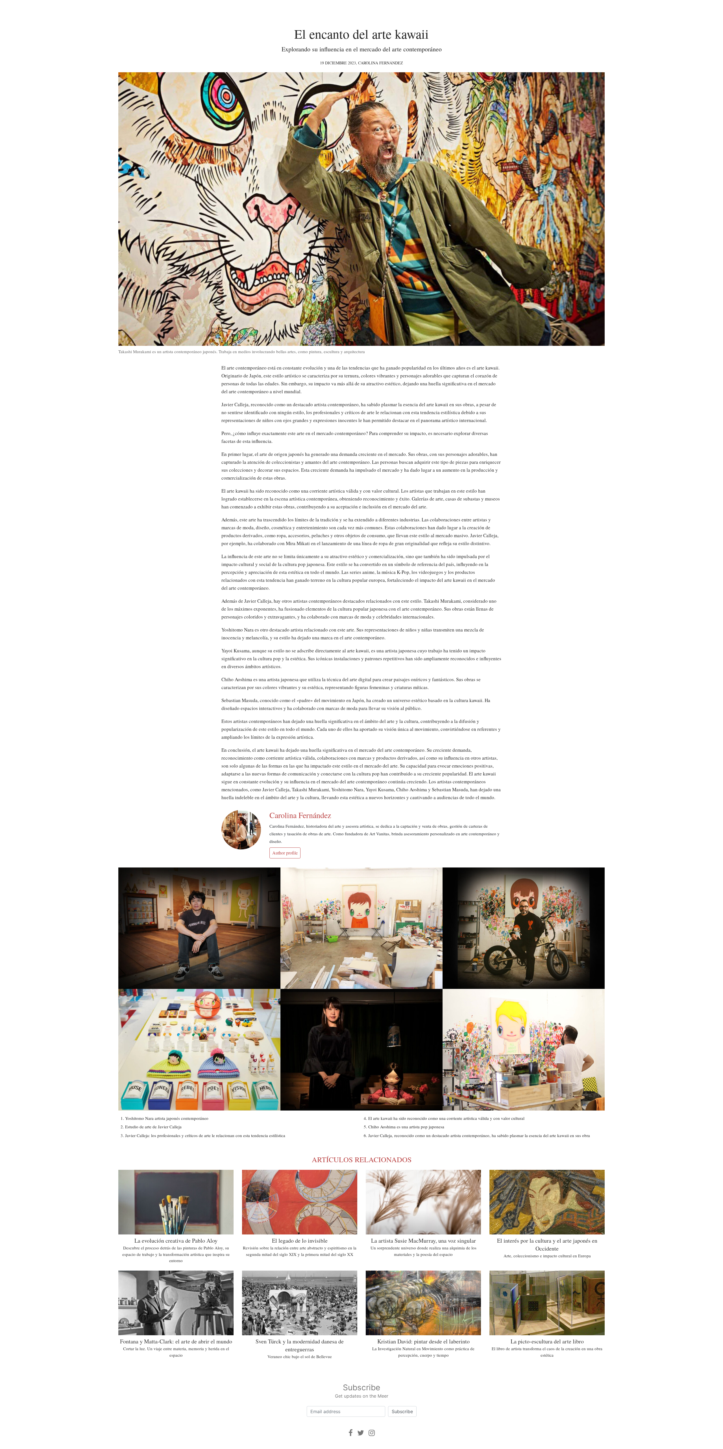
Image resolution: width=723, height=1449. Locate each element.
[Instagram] (371, 1432)
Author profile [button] (285, 853)
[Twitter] (360, 1432)
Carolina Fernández (380, 62)
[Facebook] (350, 1432)
